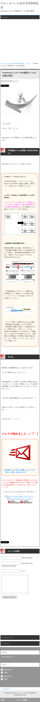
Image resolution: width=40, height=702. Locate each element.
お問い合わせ (8, 669)
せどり (15, 81)
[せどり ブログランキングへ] (14, 502)
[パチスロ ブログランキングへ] (26, 502)
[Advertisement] (20, 41)
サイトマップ (7, 688)
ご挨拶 (6, 672)
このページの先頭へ (22, 700)
